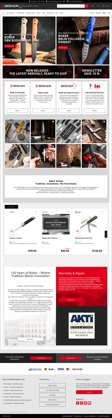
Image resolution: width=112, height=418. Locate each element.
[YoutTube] (90, 403)
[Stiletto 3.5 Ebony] (23, 222)
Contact (89, 392)
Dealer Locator (52, 385)
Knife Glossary (52, 400)
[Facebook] (78, 403)
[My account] (98, 6)
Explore (17, 110)
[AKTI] (82, 326)
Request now (71, 358)
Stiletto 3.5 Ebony (15, 238)
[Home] (3, 13)
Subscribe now (41, 358)
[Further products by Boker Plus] (12, 212)
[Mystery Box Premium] (56, 222)
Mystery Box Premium (50, 238)
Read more (30, 339)
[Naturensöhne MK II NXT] (88, 222)
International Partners (52, 404)
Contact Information (103, 416)
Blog (20, 7)
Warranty (52, 395)
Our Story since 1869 (25, 6)
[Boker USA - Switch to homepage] (9, 6)
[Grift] (71, 41)
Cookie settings (67, 416)
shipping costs (11, 412)
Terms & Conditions (89, 416)
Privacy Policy (77, 416)
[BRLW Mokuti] (16, 41)
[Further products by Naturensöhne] (78, 212)
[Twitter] (86, 403)
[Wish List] (92, 6)
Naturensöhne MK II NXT (83, 238)
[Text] (38, 72)
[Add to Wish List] (36, 212)
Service (36, 6)
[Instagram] (82, 403)
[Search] (86, 6)
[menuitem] (25, 6)
